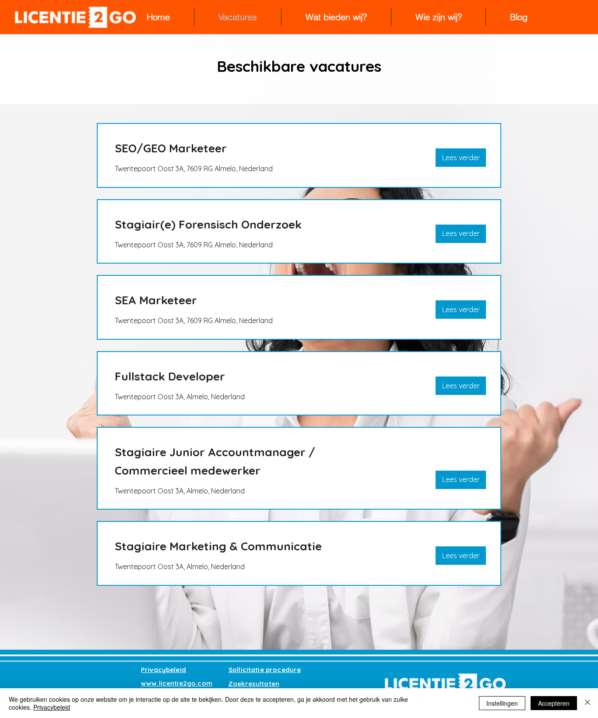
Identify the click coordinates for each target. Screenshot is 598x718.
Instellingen (502, 703)
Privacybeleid (51, 707)
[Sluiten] (587, 703)
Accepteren (554, 703)
